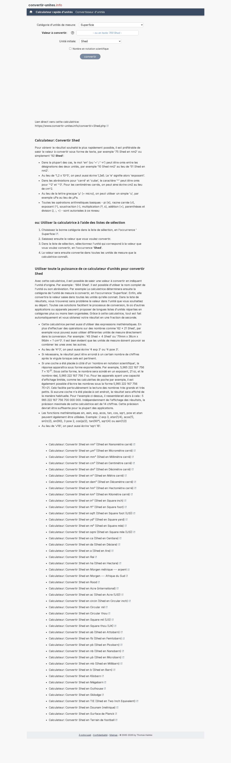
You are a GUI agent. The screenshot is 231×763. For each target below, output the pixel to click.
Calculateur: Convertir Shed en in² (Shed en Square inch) (86, 500)
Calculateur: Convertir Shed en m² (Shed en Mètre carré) (86, 475)
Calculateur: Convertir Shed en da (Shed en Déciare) (83, 544)
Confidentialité (100, 735)
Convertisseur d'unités (90, 12)
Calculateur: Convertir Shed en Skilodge (75, 694)
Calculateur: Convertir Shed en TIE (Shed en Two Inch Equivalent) (92, 701)
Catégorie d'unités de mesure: (56, 25)
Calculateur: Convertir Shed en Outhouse (76, 688)
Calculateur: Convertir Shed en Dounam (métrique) (82, 707)
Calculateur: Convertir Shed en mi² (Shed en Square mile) (86, 525)
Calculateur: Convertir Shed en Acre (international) (82, 588)
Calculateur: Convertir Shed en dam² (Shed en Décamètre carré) (91, 482)
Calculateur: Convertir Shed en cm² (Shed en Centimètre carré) (90, 463)
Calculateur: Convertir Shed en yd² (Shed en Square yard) (87, 519)
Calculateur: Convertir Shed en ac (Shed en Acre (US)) (85, 594)
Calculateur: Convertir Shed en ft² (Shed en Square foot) (86, 507)
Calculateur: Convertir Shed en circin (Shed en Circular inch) (88, 601)
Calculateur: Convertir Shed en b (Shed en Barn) (80, 669)
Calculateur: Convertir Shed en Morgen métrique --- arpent (88, 569)
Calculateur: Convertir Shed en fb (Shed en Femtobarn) (85, 638)
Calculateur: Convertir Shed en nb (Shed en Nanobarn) (85, 651)
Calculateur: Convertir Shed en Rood (73, 582)
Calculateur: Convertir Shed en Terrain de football (81, 720)
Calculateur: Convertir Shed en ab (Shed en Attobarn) (84, 632)
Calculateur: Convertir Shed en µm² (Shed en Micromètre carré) (91, 450)
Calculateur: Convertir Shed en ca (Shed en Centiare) (84, 538)
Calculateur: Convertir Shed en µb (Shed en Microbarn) (85, 657)
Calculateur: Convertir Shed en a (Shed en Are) (80, 550)
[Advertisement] (90, 87)
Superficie (48, 234)
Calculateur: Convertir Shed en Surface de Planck (81, 713)
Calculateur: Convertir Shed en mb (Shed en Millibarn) (84, 663)
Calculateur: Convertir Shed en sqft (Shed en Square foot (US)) (90, 513)
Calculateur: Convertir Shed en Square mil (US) (80, 619)
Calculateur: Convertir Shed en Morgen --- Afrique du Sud (87, 576)
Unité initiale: (68, 41)
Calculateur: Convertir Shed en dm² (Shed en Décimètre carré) (90, 469)
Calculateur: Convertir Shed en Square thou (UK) (81, 626)
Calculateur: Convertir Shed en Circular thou (78, 613)
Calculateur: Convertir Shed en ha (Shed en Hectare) (83, 563)
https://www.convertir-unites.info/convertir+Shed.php (70, 126)
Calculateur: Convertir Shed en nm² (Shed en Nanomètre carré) (90, 444)
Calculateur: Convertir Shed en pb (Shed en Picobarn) (84, 644)
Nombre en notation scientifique (91, 48)
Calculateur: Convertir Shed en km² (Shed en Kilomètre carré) (89, 494)
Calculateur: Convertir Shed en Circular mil (77, 607)
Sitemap (113, 735)
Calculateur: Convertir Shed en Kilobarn (75, 676)
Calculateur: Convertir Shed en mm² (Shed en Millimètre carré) (90, 457)
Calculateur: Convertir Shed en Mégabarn (76, 682)
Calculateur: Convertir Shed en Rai (71, 557)
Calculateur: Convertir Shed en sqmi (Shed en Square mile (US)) (90, 532)
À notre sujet (85, 735)
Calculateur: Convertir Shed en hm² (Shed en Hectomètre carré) (91, 488)
